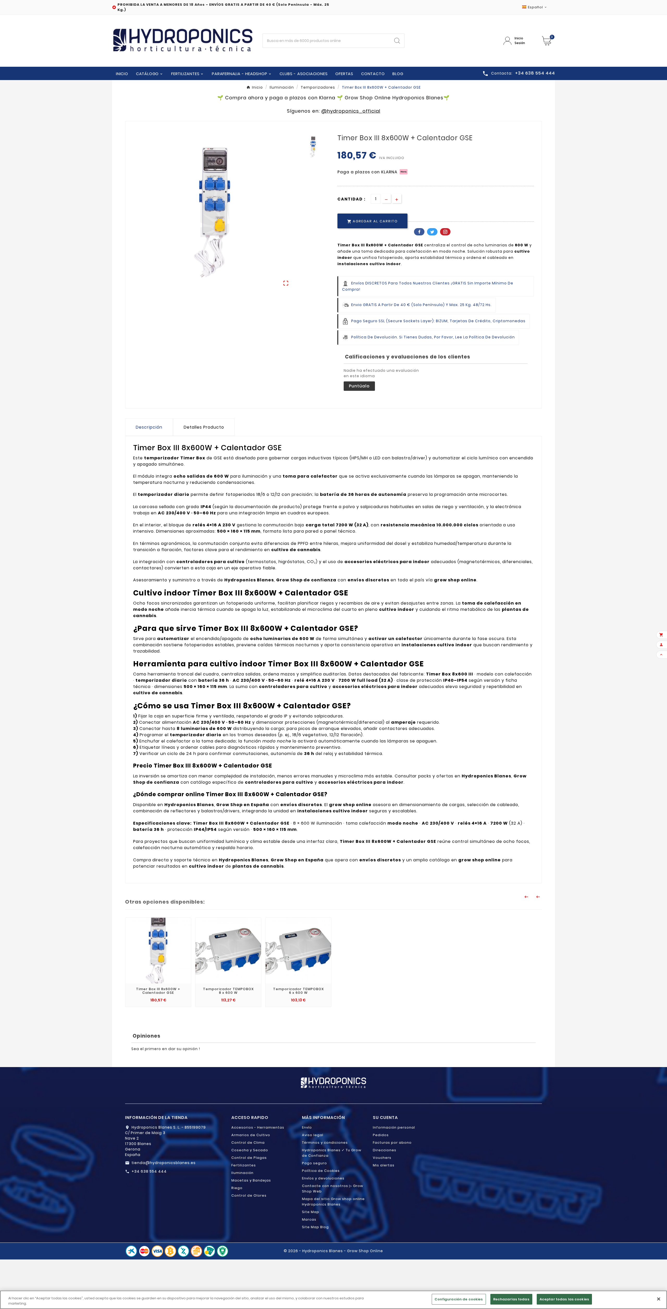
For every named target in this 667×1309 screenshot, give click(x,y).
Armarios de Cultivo (250, 1135)
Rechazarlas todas (511, 1299)
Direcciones (384, 1150)
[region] (333, 1299)
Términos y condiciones (325, 1142)
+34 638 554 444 (149, 1171)
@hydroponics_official (350, 111)
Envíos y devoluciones (323, 1178)
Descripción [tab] (149, 427)
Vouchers (382, 1157)
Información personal (394, 1127)
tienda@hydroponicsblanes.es (164, 1162)
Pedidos (381, 1135)
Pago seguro (314, 1163)
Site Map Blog (315, 1227)
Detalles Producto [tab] (204, 427)
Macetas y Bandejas (251, 1180)
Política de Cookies (321, 1170)
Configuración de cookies (459, 1299)
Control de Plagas (249, 1157)
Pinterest (445, 231)
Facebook (419, 231)
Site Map (310, 1211)
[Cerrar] (658, 1299)
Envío (307, 1127)
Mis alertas (383, 1165)
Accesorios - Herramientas (257, 1127)
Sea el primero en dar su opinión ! (165, 1048)
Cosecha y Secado (249, 1150)
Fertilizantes (243, 1165)
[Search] (397, 41)
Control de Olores (249, 1195)
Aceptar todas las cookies (564, 1299)
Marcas (309, 1219)
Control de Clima (248, 1142)
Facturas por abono (392, 1142)
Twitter (432, 231)
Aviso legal (312, 1135)
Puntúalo (359, 386)
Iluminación (242, 1172)
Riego (237, 1187)
